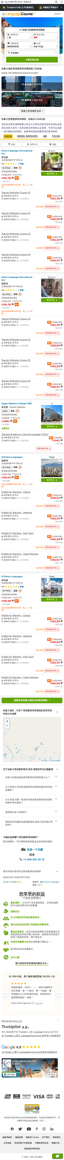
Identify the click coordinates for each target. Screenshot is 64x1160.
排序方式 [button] (34, 144)
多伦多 (6, 882)
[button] (2, 2)
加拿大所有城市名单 (31, 111)
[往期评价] (6, 994)
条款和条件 (7, 1137)
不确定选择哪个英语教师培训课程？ (21, 837)
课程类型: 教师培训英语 (27, 136)
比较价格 (8, 136)
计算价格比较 (32, 59)
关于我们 (46, 1137)
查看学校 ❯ (52, 174)
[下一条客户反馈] (58, 994)
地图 (45, 136)
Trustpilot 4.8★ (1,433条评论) (20, 7)
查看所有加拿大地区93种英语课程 (30, 700)
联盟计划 (55, 1143)
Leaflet (45, 760)
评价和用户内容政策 (23, 1143)
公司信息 (7, 1143)
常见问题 (56, 136)
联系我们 (57, 1137)
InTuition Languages (51, 882)
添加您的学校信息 (32, 1148)
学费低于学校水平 (50, 7)
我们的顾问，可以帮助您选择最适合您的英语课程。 (28, 841)
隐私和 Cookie (32, 1137)
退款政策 (19, 1137)
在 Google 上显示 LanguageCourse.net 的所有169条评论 (29, 1052)
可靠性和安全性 (42, 1143)
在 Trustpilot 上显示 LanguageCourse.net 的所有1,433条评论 (31, 1035)
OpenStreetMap (55, 760)
